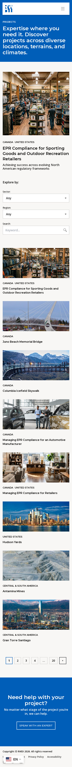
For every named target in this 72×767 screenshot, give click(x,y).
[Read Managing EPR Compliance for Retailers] (36, 467)
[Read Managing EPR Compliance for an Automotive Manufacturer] (36, 414)
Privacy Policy (36, 756)
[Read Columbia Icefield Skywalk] (36, 365)
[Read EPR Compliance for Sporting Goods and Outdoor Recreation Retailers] (36, 263)
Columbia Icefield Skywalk (21, 390)
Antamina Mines (14, 591)
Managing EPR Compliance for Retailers (30, 493)
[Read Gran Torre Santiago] (36, 615)
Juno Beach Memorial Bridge (23, 341)
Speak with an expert (36, 725)
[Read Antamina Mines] (36, 566)
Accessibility (54, 756)
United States (24, 142)
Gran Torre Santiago (17, 640)
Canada (8, 142)
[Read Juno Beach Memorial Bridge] (36, 316)
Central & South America (20, 585)
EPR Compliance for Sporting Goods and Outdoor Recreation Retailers (36, 153)
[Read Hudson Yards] (36, 516)
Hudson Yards (12, 542)
